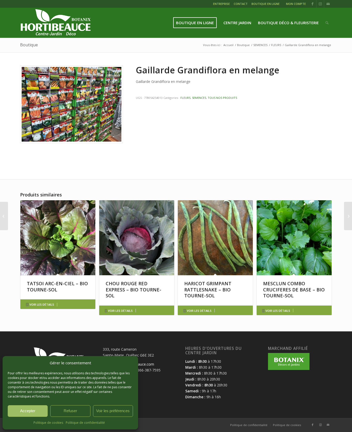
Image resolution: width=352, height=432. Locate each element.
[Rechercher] (327, 23)
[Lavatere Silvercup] (348, 216)
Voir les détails (41, 304)
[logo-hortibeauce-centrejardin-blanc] (55, 23)
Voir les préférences (113, 411)
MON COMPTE (296, 4)
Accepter (27, 411)
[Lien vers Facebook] (312, 4)
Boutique (29, 45)
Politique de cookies (48, 422)
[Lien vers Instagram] (320, 4)
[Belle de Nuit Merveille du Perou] (4, 216)
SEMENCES (199, 98)
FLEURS (185, 98)
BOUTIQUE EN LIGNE (266, 4)
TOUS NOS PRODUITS (222, 98)
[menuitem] (222, 4)
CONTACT (241, 4)
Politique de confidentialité (85, 422)
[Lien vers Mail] (328, 4)
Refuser (70, 411)
